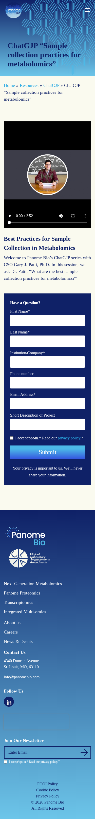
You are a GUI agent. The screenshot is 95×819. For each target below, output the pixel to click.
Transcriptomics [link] (18, 602)
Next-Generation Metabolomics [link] (33, 583)
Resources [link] (29, 85)
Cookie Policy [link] (47, 790)
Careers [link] (11, 632)
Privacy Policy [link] (47, 796)
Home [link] (9, 85)
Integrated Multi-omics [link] (25, 611)
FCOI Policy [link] (47, 784)
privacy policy (69, 438)
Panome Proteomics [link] (22, 592)
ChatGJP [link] (51, 85)
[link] (13, 9)
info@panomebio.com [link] (22, 677)
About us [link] (12, 622)
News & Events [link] (18, 641)
